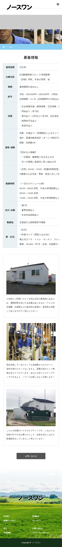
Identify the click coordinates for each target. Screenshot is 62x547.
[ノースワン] (19, 13)
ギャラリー (36, 520)
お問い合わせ (31, 456)
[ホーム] (4, 45)
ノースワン (36, 542)
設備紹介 (35, 516)
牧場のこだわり (10, 520)
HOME (6, 516)
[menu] (58, 4)
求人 (5, 528)
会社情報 (7, 532)
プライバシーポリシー (41, 532)
